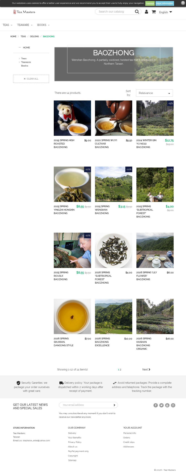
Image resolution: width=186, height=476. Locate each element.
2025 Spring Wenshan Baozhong (102, 210)
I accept (150, 3)
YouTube (167, 405)
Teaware (26, 62)
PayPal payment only (78, 451)
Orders (126, 437)
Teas (24, 58)
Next (145, 369)
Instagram (173, 405)
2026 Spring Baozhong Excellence (102, 342)
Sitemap (72, 460)
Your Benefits (74, 437)
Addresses (128, 446)
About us (72, 446)
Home (26, 47)
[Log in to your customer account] (146, 12)
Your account (132, 427)
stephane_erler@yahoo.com (36, 440)
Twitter (161, 405)
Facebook (155, 405)
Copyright (73, 455)
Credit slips (128, 442)
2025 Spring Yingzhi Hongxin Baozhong (64, 210)
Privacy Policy (75, 442)
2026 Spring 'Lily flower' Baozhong (146, 276)
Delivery (72, 433)
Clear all (32, 78)
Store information (24, 428)
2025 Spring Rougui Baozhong (61, 276)
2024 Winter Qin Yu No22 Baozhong (146, 143)
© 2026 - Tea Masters (165, 470)
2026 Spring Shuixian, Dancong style (63, 342)
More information (164, 3)
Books (24, 65)
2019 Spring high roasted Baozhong (64, 143)
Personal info (129, 433)
